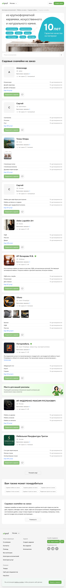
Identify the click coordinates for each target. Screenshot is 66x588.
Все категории (7, 553)
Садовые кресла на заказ (48, 487)
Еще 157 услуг (8, 284)
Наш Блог (6, 575)
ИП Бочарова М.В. (25, 256)
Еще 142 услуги (8, 374)
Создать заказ (59, 3)
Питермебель (22, 344)
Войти (50, 3)
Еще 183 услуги (8, 331)
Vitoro (19, 297)
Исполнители (27, 549)
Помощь (5, 549)
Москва (12, 3)
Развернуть (33, 519)
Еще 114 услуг (8, 90)
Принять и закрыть (55, 582)
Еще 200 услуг (8, 459)
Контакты (6, 546)
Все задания (27, 546)
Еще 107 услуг (8, 208)
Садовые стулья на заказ (30, 491)
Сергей (19, 103)
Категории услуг (8, 560)
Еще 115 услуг (8, 423)
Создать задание (28, 542)
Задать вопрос (55, 541)
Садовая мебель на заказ (13, 487)
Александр (21, 68)
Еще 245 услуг (8, 243)
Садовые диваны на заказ (30, 487)
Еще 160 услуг (8, 126)
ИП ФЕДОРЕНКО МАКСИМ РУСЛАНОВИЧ (35, 401)
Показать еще (33, 473)
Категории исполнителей (11, 556)
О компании (7, 542)
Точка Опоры (22, 139)
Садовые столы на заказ (12, 491)
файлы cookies (19, 582)
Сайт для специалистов (10, 572)
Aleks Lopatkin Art (24, 221)
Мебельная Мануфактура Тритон (32, 436)
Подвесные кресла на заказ (48, 491)
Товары (5, 568)
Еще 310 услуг (8, 172)
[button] (13, 3)
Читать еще (7, 360)
